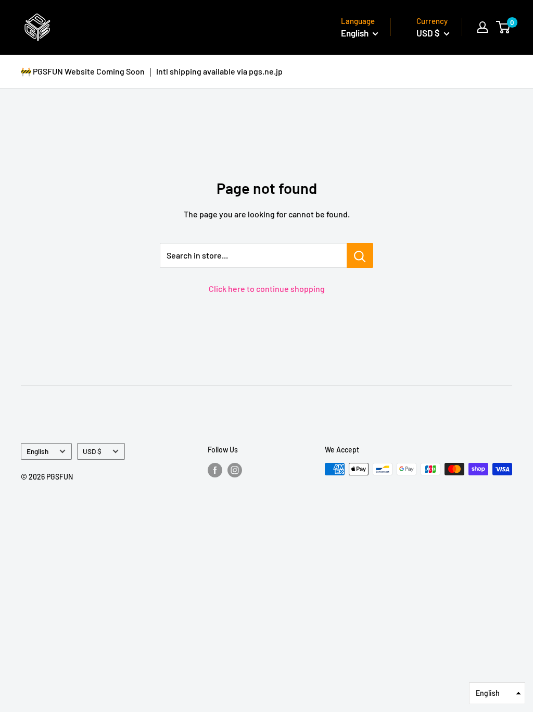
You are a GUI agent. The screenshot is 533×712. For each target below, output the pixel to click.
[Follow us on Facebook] (215, 470)
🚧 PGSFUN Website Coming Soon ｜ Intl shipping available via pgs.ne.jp (152, 71)
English (37, 451)
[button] (497, 693)
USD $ (92, 451)
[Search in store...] (360, 255)
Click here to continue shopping (267, 288)
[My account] (482, 27)
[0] (503, 27)
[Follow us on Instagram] (234, 470)
